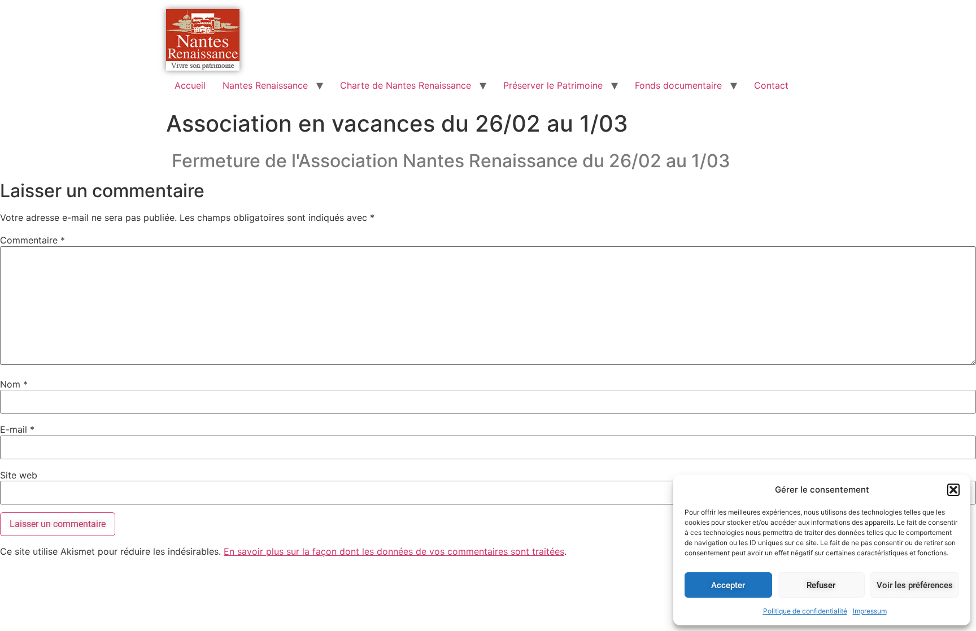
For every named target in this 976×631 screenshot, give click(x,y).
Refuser (821, 585)
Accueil (190, 85)
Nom (14, 384)
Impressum (870, 611)
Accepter (728, 585)
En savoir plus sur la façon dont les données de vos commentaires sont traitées (394, 551)
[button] (953, 489)
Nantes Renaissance (265, 85)
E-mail (17, 429)
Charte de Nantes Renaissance (405, 85)
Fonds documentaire (678, 85)
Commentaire (32, 240)
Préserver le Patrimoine (553, 85)
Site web (18, 475)
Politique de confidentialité (805, 611)
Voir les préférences (915, 585)
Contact (771, 85)
